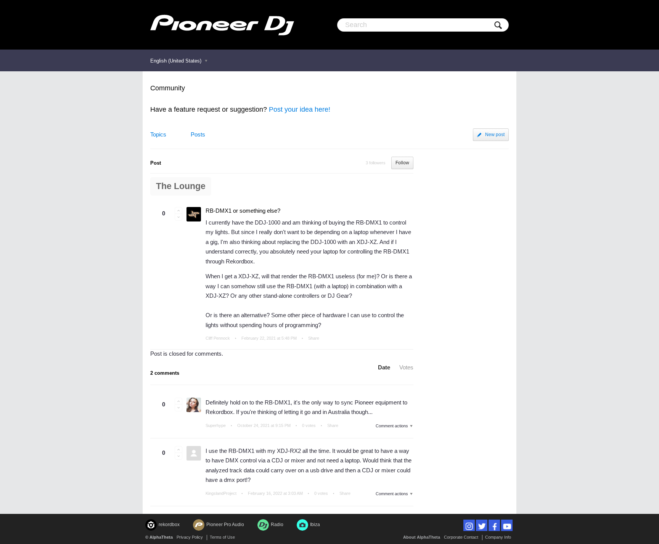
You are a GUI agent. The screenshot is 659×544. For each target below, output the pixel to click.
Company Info (498, 537)
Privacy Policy (190, 537)
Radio (277, 524)
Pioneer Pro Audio (225, 524)
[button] (178, 210)
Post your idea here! (299, 109)
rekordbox (169, 524)
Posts (198, 134)
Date (384, 367)
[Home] (222, 25)
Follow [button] (402, 162)
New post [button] (495, 134)
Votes (406, 367)
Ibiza (315, 524)
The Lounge (181, 186)
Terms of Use (222, 537)
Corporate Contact (461, 537)
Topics (158, 134)
